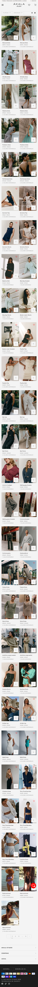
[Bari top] (10, 402)
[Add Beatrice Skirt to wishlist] (16, 256)
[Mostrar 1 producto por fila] (32, 13)
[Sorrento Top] (10, 198)
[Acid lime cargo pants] (28, 640)
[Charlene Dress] (10, 777)
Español (6, 969)
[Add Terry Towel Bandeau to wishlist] (34, 801)
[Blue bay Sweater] (28, 266)
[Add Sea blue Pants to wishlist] (34, 665)
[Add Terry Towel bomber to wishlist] (34, 767)
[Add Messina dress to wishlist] (16, 86)
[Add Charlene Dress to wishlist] (16, 767)
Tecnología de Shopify (10, 981)
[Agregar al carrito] (16, 37)
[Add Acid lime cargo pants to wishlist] (34, 631)
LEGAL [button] (3, 958)
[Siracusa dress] (10, 28)
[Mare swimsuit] (28, 879)
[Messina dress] (10, 96)
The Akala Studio (10, 979)
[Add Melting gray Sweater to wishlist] (34, 460)
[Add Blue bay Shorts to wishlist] (16, 290)
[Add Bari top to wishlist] (16, 392)
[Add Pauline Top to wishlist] (34, 324)
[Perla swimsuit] (10, 879)
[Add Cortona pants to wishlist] (16, 529)
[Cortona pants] (10, 538)
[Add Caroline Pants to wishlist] (34, 835)
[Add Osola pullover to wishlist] (34, 529)
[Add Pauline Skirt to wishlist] (34, 358)
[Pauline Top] (28, 334)
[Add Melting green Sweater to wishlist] (16, 495)
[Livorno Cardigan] (10, 470)
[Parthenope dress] (10, 164)
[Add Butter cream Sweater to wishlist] (16, 324)
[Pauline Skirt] (28, 368)
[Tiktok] (5, 984)
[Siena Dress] (10, 606)
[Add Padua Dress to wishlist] (16, 563)
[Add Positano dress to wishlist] (16, 120)
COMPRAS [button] (5, 953)
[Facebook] (2, 984)
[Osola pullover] (28, 538)
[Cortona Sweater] (28, 504)
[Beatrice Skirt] (10, 266)
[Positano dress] (10, 130)
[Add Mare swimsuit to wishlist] (34, 869)
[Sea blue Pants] (28, 674)
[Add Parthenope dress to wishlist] (16, 154)
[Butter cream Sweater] (10, 334)
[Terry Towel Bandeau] (28, 810)
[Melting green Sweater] (10, 504)
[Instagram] (9, 984)
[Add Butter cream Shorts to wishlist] (34, 290)
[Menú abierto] (4, 5)
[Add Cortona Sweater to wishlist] (34, 495)
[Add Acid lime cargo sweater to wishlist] (16, 631)
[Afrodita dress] (10, 62)
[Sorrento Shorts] (10, 232)
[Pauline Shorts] (10, 674)
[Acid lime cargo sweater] (10, 640)
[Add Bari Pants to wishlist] (16, 426)
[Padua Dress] (10, 572)
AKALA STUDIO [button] (6, 947)
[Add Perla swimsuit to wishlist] (16, 869)
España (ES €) (20, 969)
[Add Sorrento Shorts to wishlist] (16, 222)
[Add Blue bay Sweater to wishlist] (34, 256)
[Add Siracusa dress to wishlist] (16, 18)
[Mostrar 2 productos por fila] (34, 13)
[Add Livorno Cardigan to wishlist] (16, 460)
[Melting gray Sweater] (28, 470)
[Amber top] (10, 708)
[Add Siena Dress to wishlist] (16, 597)
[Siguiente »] (29, 936)
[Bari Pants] (10, 436)
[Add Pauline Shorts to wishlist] (16, 665)
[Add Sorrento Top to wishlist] (16, 188)
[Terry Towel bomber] (28, 777)
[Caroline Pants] (28, 845)
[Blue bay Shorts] (10, 300)
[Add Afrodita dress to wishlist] (16, 52)
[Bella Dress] (10, 743)
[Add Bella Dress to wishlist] (16, 733)
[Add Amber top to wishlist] (16, 699)
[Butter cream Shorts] (28, 300)
